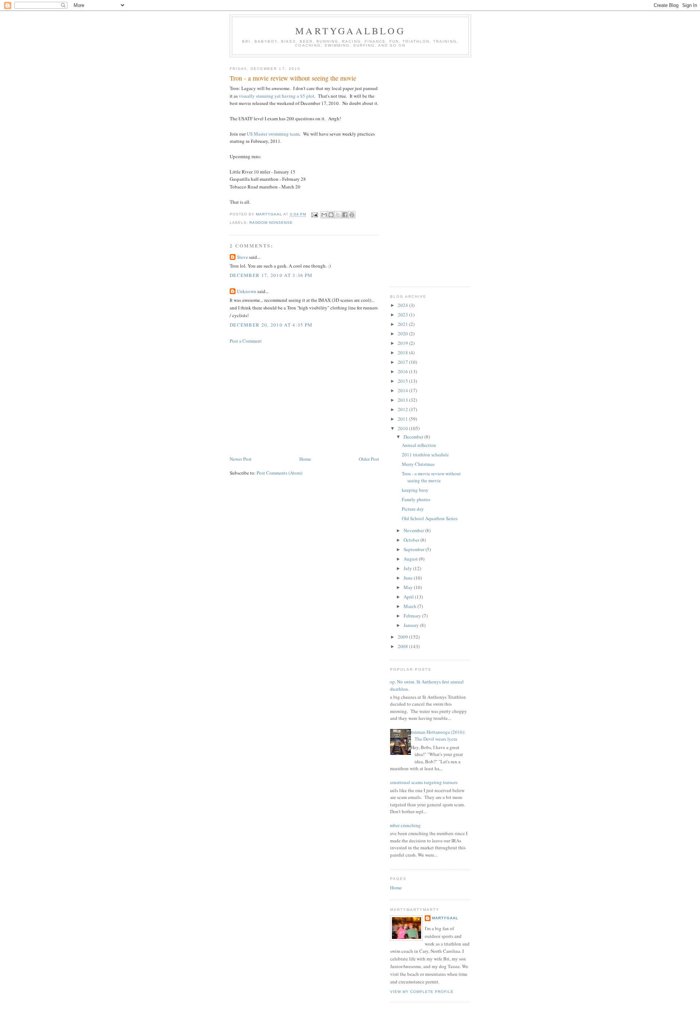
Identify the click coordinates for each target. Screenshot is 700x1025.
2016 (403, 371)
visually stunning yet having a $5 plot (276, 96)
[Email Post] (314, 215)
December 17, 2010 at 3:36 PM (271, 275)
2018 (403, 352)
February (413, 615)
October (412, 540)
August (411, 559)
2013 (403, 400)
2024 (403, 305)
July (408, 568)
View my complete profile (422, 992)
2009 (403, 637)
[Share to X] (338, 214)
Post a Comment (246, 341)
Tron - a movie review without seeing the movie (431, 477)
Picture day (413, 509)
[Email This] (324, 214)
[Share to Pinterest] (351, 214)
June (409, 577)
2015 (403, 381)
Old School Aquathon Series (430, 518)
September (414, 549)
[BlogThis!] (331, 214)
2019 (403, 343)
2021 (403, 324)
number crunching (403, 825)
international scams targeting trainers (421, 782)
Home (305, 459)
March (410, 606)
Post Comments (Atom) (279, 472)
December (414, 436)
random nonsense (271, 223)
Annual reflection (419, 445)
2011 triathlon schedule (425, 454)
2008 (403, 646)
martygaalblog (350, 30)
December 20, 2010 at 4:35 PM (271, 324)
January (412, 625)
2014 (403, 390)
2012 (403, 409)
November (414, 530)
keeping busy (415, 490)
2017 (403, 362)
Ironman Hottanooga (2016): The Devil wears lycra (437, 736)
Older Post (369, 459)
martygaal (445, 918)
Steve (242, 257)
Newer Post (241, 459)
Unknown (246, 291)
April (409, 596)
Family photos (416, 499)
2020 (403, 333)
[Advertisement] (304, 400)
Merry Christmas (418, 464)
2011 (403, 419)
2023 (403, 314)
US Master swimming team (273, 133)
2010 (403, 428)
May (409, 587)
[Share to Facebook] (345, 214)
